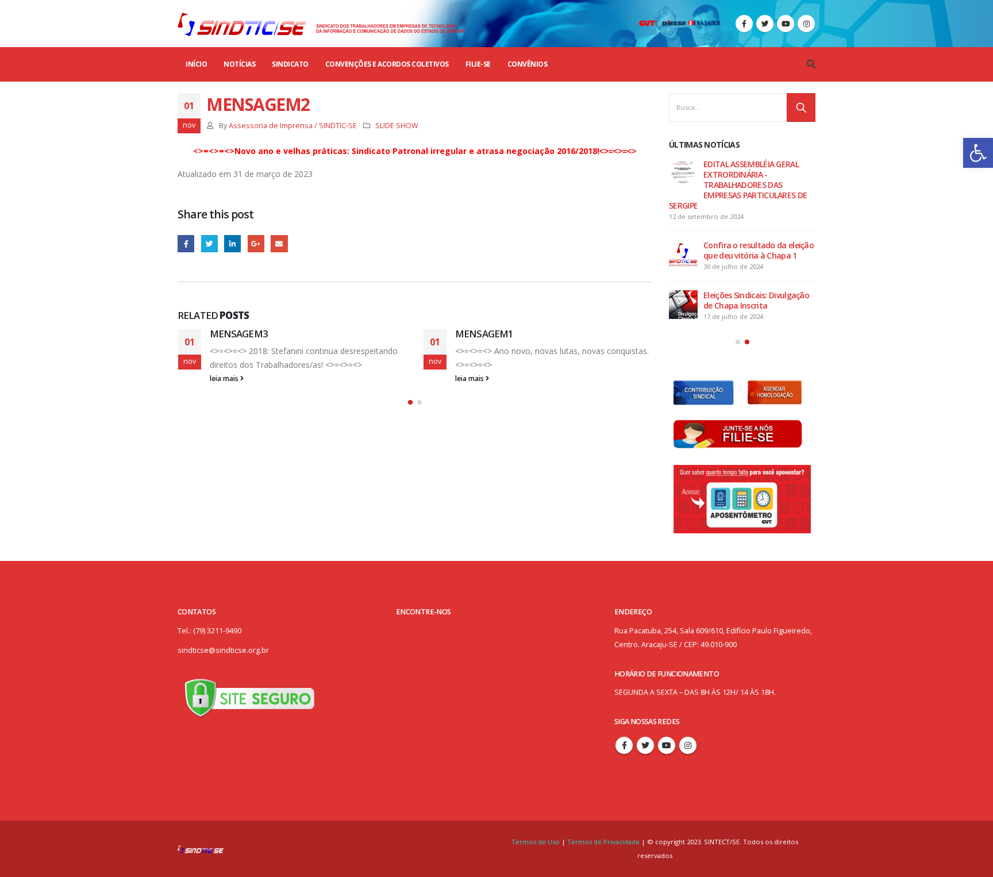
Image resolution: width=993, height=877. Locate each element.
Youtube (666, 745)
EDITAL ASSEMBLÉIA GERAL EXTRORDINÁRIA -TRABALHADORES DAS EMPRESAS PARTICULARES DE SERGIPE (738, 185)
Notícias (239, 64)
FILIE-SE (478, 64)
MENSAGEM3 (239, 333)
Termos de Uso (536, 841)
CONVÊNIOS (527, 64)
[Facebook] (744, 23)
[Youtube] (785, 23)
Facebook (186, 243)
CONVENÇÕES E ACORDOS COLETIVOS (387, 64)
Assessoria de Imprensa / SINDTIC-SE (293, 125)
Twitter (209, 243)
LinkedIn (232, 243)
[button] (978, 153)
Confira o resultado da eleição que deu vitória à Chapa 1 (758, 250)
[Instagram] (806, 23)
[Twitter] (764, 23)
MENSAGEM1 (484, 333)
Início (196, 64)
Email (279, 243)
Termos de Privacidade (603, 841)
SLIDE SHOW (396, 125)
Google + (256, 243)
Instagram (687, 745)
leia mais (225, 378)
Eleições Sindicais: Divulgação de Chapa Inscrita (756, 300)
